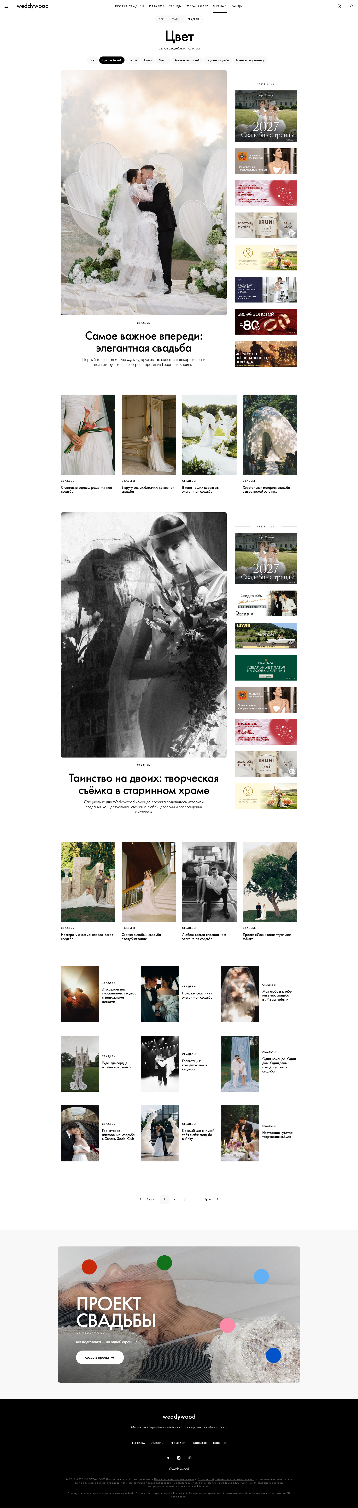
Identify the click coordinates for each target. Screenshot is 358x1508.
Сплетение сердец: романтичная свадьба (86, 489)
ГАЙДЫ (237, 6)
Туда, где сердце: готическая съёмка (116, 1065)
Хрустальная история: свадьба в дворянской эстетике (266, 489)
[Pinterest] (190, 1458)
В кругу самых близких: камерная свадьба (148, 489)
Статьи (176, 19)
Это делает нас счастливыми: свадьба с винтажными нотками (119, 995)
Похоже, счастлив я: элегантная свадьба (198, 995)
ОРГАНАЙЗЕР (197, 6)
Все (161, 19)
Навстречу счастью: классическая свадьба (87, 936)
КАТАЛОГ (156, 6)
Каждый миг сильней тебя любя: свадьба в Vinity (198, 1134)
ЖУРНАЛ (220, 6)
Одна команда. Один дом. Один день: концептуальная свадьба (279, 1065)
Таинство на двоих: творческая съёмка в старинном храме (144, 784)
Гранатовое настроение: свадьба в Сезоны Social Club (118, 1134)
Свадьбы (193, 19)
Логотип (219, 1443)
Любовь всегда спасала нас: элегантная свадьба (204, 936)
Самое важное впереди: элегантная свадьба (144, 342)
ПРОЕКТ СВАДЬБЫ (129, 6)
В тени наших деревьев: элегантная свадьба (200, 489)
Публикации (178, 1443)
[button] (352, 6)
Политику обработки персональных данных (226, 1479)
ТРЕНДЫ (175, 6)
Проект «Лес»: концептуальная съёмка (267, 936)
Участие (157, 1443)
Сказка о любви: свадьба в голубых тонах (141, 936)
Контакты (200, 1443)
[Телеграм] (168, 1458)
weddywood (179, 1416)
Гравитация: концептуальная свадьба (194, 1065)
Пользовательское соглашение (174, 1479)
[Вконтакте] (179, 1458)
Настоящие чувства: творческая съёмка (277, 1134)
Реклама (138, 1443)
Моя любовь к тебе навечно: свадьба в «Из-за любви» (277, 995)
